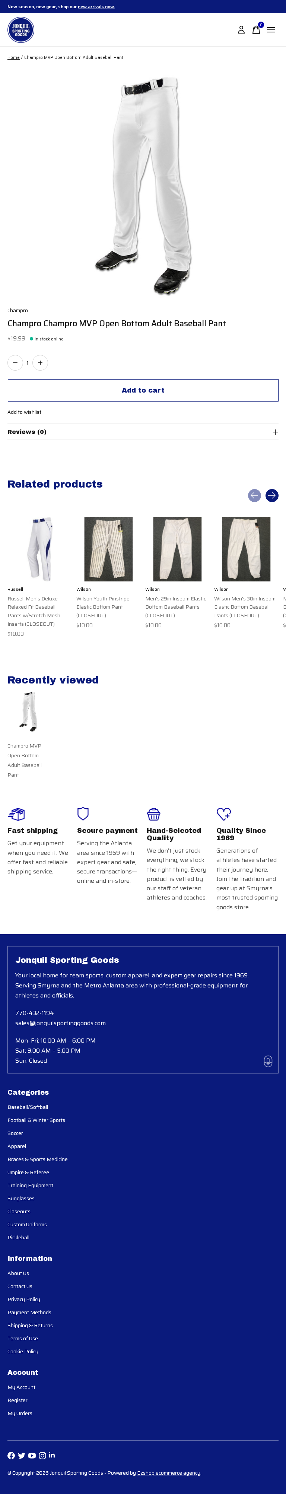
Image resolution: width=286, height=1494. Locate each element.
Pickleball (18, 1237)
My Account (21, 1387)
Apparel (16, 1146)
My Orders (19, 1413)
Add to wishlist (24, 412)
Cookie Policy (22, 1351)
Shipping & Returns (30, 1325)
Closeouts (19, 1211)
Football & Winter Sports (36, 1120)
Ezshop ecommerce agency (168, 1473)
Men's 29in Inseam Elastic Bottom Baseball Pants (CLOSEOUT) (175, 606)
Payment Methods (29, 1312)
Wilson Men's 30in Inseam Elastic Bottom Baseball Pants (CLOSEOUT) (245, 606)
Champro (17, 310)
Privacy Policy (23, 1299)
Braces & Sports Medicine (37, 1159)
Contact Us (19, 1286)
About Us (18, 1273)
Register (17, 1400)
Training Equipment (30, 1185)
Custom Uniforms (27, 1224)
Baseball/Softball (27, 1107)
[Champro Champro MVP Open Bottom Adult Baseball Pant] (28, 711)
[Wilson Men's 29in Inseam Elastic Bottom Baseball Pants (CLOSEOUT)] (177, 549)
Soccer (15, 1133)
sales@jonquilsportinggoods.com (60, 1023)
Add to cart (143, 390)
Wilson (83, 589)
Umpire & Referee (28, 1172)
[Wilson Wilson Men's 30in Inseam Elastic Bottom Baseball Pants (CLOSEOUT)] (246, 549)
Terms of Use (22, 1338)
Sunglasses (21, 1198)
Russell (15, 589)
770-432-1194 (34, 1013)
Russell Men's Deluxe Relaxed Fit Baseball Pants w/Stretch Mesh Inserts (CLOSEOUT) (33, 611)
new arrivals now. (96, 6)
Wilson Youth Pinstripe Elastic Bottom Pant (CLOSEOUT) (103, 606)
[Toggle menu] (271, 29)
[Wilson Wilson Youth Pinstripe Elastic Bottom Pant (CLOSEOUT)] (108, 549)
